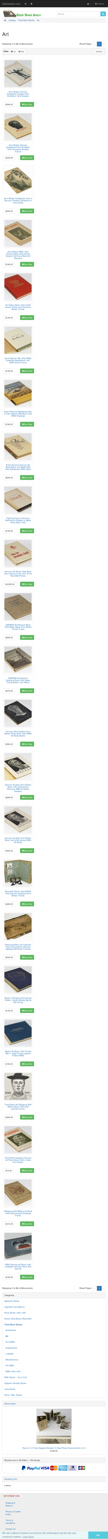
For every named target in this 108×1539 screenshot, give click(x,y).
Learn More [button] (28, 1537)
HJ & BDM (9, 1342)
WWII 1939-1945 (12, 1371)
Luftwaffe (9, 1353)
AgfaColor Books (11, 1301)
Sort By (99, 51)
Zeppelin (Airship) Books (15, 1383)
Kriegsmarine (10, 1347)
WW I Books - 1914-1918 (15, 1377)
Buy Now (28, 104)
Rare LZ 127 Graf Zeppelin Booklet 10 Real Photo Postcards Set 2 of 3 (54, 1448)
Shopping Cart (10, 1479)
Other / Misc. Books (13, 1395)
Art (38, 20)
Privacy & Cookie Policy (13, 1513)
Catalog (12, 20)
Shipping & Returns (10, 1504)
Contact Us (10, 1528)
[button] (84, 1535)
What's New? (10, 1403)
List (14, 51)
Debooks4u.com (11, 3)
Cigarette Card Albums (14, 1306)
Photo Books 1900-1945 (15, 1312)
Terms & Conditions (10, 1521)
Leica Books (9, 1389)
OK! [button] (98, 1535)
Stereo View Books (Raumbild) (18, 1318)
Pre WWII (9, 1365)
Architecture (10, 1330)
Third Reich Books (26, 20)
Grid (22, 51)
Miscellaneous (11, 1359)
